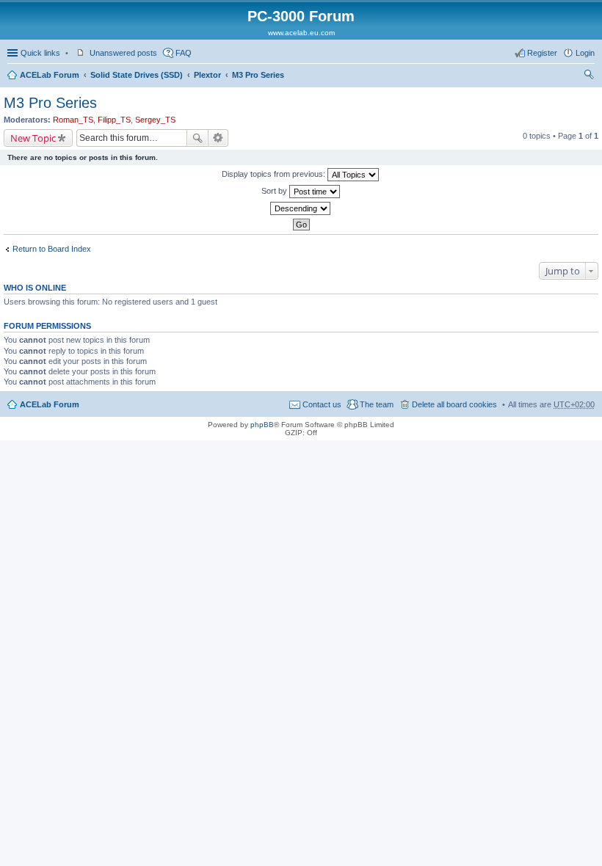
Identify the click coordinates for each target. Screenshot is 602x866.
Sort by (275, 190)
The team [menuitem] (377, 404)
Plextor (207, 74)
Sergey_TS (155, 119)
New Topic (33, 138)
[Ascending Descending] (301, 208)
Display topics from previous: (274, 174)
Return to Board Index (51, 248)
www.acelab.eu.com (301, 33)
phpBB (262, 425)
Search (197, 138)
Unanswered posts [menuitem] (123, 52)
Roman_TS (73, 119)
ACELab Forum (49, 74)
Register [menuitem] (542, 52)
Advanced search (218, 138)
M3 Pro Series (258, 74)
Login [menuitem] (585, 52)
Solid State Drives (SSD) (136, 74)
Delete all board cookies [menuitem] (454, 404)
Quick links (40, 52)
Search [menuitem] (589, 76)
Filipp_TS (114, 119)
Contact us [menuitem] (321, 404)
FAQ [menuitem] (183, 52)
